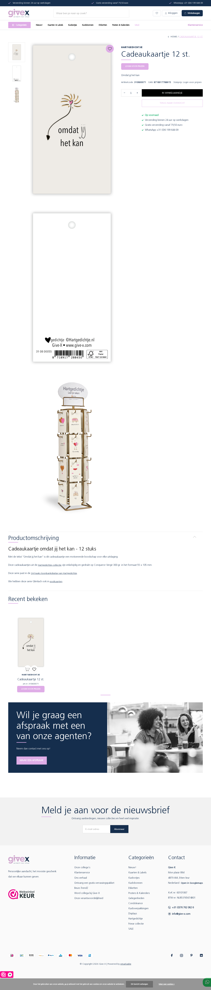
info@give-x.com (181, 914)
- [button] (124, 93)
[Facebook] (172, 955)
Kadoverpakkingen (138, 908)
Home (174, 37)
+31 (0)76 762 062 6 (183, 907)
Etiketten (103, 25)
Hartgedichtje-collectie (49, 565)
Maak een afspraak (32, 760)
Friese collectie (136, 924)
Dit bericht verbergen (139, 984)
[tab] (105, 537)
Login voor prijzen (134, 66)
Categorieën (21, 25)
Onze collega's (82, 867)
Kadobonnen (87, 25)
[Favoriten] (34, 669)
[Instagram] (181, 955)
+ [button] (137, 93)
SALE (137, 25)
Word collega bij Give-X (87, 893)
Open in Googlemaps (192, 883)
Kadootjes (72, 25)
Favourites (110, 49)
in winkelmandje (172, 92)
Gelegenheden (136, 898)
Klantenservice (195, 25)
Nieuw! (39, 25)
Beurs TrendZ (81, 888)
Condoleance (135, 903)
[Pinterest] (191, 955)
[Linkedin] (201, 955)
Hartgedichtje (135, 919)
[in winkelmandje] (27, 669)
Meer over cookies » (167, 984)
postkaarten (56, 581)
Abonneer (119, 829)
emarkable (125, 964)
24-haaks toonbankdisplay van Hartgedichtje (54, 573)
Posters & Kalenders (120, 25)
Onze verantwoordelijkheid (88, 898)
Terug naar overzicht (172, 103)
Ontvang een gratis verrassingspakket (94, 883)
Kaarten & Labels (55, 25)
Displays (132, 913)
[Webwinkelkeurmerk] (21, 894)
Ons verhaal (80, 878)
